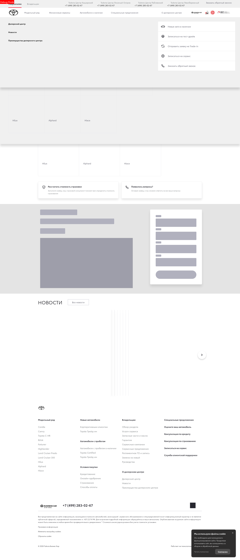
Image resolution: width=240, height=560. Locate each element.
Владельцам (33, 3)
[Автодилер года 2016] (213, 13)
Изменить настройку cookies (49, 531)
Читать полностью (201, 551)
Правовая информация (48, 527)
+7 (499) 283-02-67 (73, 5)
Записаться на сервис (179, 56)
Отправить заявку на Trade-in (183, 46)
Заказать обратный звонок (219, 2)
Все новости (78, 302)
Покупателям (15, 3)
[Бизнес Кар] (197, 13)
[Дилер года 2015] (207, 13)
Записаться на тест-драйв (181, 36)
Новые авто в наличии (179, 26)
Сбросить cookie (44, 536)
